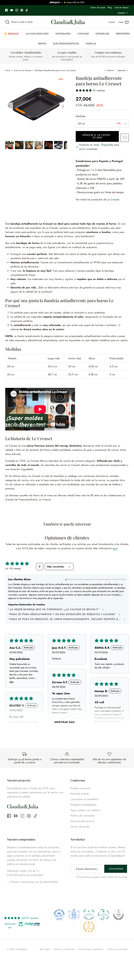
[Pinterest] (21, 10)
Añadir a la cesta (97, 136)
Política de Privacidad (117, 877)
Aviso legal (44, 949)
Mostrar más (64, 722)
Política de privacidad (117, 949)
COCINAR (83, 33)
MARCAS (91, 43)
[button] (84, 90)
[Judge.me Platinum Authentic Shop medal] (88, 914)
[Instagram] (16, 10)
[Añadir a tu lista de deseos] (125, 138)
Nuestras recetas (79, 794)
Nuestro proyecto (80, 788)
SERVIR (42, 43)
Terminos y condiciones (64, 949)
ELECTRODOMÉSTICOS (66, 43)
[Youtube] (11, 10)
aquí (115, 548)
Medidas (80, 116)
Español (121, 12)
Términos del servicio (82, 821)
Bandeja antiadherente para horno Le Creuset (55, 70)
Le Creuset (113, 199)
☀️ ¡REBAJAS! (11, 33)
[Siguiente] (63, 106)
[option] (36, 106)
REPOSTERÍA (123, 33)
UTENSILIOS (102, 33)
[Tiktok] (26, 10)
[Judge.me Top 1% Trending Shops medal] (88, 926)
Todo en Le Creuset (22, 70)
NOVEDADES (62, 33)
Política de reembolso (82, 816)
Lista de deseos (121, 7)
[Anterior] (9, 106)
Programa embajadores (83, 805)
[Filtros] (39, 566)
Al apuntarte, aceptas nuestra (103, 877)
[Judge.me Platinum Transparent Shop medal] (103, 914)
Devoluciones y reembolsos (91, 949)
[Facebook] (6, 10)
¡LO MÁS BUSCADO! (37, 33)
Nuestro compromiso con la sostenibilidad (34, 882)
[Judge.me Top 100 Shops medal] (118, 914)
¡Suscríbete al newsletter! (84, 799)
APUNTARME (116, 868)
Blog (110, 7)
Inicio (7, 70)
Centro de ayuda (97, 7)
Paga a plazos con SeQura (85, 810)
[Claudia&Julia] (68, 22)
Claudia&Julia (21, 949)
